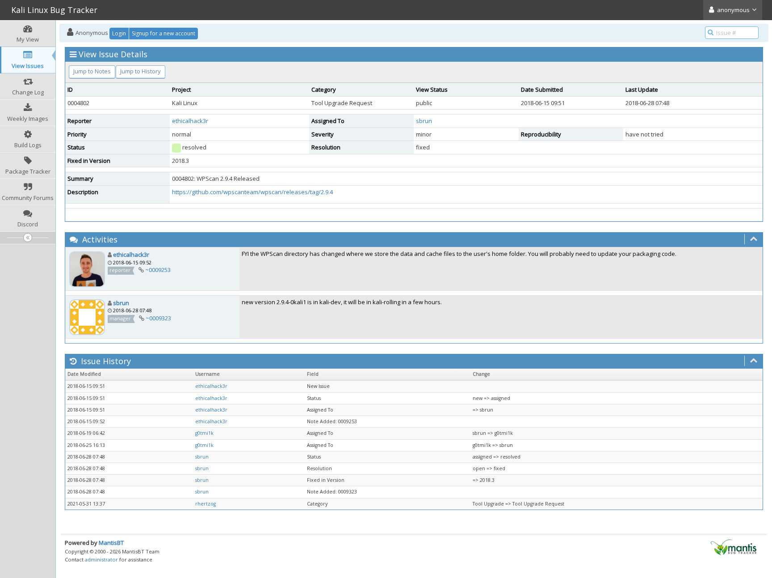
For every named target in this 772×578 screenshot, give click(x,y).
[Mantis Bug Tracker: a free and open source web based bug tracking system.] (733, 547)
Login (119, 33)
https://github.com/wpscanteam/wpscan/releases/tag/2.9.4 (252, 192)
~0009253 (158, 270)
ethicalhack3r (190, 121)
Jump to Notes (92, 71)
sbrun (424, 121)
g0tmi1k (204, 433)
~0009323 (158, 318)
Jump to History (140, 71)
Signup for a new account (163, 33)
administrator (101, 559)
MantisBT (111, 543)
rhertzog (205, 504)
